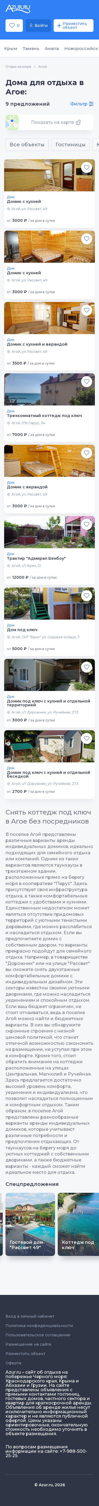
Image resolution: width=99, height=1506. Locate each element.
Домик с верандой (27, 487)
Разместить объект (25, 1353)
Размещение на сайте (28, 1344)
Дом (10, 197)
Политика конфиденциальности (39, 1325)
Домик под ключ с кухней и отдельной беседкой (48, 774)
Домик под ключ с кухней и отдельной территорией (48, 703)
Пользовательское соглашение (38, 1335)
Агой (42, 66)
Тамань (31, 48)
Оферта (13, 1363)
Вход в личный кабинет (30, 1316)
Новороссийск (81, 48)
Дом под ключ (22, 630)
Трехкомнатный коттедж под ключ (44, 416)
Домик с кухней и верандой (37, 344)
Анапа (52, 48)
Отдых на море (18, 66)
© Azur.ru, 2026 (49, 1485)
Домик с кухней (24, 201)
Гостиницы (71, 145)
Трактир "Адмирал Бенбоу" (36, 558)
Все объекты (27, 145)
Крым (10, 48)
